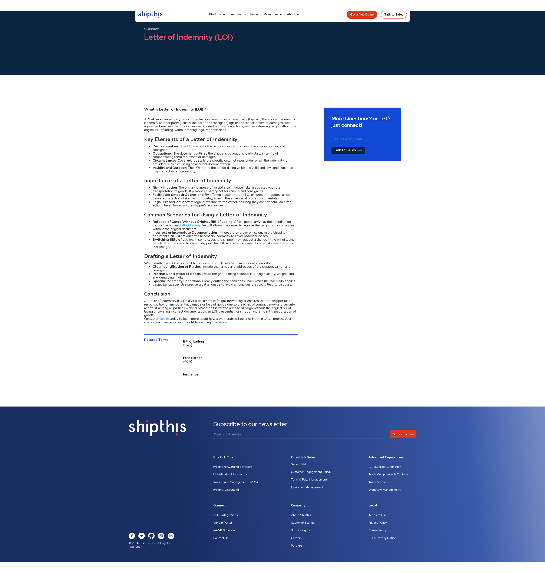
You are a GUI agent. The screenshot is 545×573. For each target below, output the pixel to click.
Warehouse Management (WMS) (235, 482)
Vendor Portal (222, 523)
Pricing (255, 14)
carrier (203, 123)
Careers (296, 538)
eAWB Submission (225, 530)
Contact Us (220, 538)
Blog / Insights (300, 530)
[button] (217, 14)
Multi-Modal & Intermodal (230, 474)
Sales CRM (298, 464)
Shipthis (162, 318)
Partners (297, 546)
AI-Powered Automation (385, 467)
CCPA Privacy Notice (382, 538)
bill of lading (190, 225)
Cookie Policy (377, 530)
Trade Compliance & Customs (389, 474)
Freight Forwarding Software (232, 467)
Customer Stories (302, 523)
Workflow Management (384, 490)
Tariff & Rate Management (309, 480)
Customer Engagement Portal (311, 472)
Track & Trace (378, 482)
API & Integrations (225, 515)
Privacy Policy (378, 523)
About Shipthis (301, 515)
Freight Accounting (226, 490)
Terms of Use (378, 515)
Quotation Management (307, 487)
